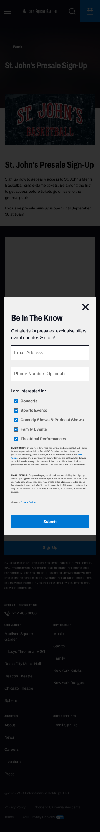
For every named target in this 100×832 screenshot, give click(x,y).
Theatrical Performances (43, 439)
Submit (50, 522)
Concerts (29, 401)
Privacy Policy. (28, 502)
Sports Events (34, 410)
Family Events (34, 429)
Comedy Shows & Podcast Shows (52, 420)
